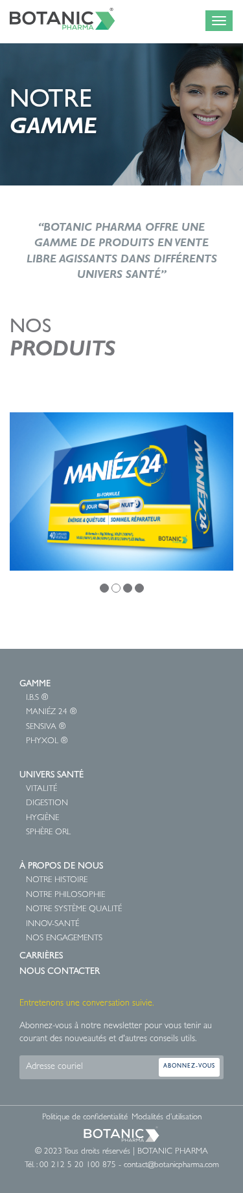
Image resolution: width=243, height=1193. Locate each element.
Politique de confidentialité (85, 1118)
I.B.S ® (37, 698)
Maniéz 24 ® (51, 712)
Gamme (35, 684)
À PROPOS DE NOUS (61, 866)
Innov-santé (52, 924)
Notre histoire (56, 880)
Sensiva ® (45, 727)
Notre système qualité (74, 909)
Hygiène (42, 818)
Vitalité (41, 789)
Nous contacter (59, 972)
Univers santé (51, 775)
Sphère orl (48, 833)
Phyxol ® (46, 741)
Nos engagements (64, 938)
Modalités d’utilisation (167, 1118)
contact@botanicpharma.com (171, 1165)
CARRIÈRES (41, 956)
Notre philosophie (65, 895)
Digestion (47, 803)
